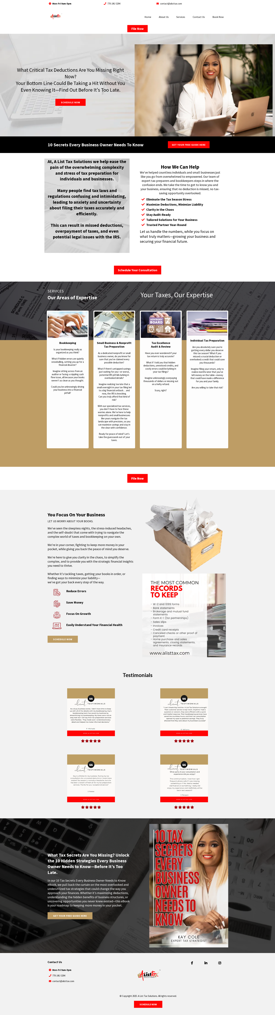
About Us (164, 16)
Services (180, 16)
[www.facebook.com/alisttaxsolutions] (192, 963)
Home (148, 16)
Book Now (218, 16)
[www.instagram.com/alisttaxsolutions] (220, 963)
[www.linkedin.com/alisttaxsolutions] (206, 963)
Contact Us (199, 16)
